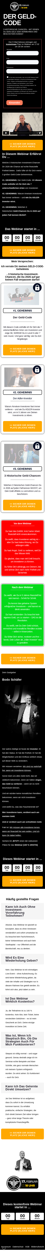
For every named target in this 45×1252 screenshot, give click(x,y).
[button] (4, 1248)
